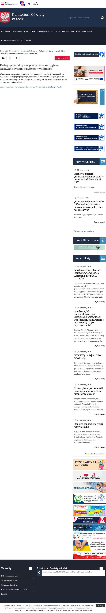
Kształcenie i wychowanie (11, 40)
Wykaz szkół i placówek (9, 585)
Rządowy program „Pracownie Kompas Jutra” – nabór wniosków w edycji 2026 (89, 178)
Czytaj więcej (99, 192)
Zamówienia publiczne (9, 580)
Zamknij (100, 606)
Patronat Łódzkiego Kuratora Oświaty (14, 589)
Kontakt (28, 40)
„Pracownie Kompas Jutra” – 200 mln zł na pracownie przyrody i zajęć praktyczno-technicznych (89, 205)
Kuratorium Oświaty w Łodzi (28, 16)
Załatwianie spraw (20, 31)
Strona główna (14, 51)
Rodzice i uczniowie (84, 31)
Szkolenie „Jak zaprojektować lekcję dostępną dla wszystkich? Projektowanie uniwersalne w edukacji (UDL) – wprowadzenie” (89, 318)
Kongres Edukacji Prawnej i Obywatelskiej (88, 425)
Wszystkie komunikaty (84, 231)
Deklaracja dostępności (9, 576)
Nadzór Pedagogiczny (65, 31)
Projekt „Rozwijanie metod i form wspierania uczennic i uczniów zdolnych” (88, 391)
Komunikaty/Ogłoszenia (29, 51)
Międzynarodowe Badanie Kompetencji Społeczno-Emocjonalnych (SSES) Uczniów (88, 274)
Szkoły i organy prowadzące (41, 31)
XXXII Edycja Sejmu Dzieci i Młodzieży (88, 357)
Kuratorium (5, 31)
